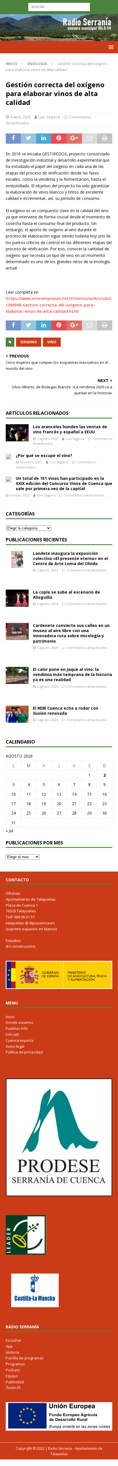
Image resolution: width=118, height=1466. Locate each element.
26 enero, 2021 (31, 462)
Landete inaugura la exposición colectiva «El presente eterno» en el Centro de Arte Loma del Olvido (70, 558)
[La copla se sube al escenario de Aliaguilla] (17, 598)
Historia (12, 1352)
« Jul (9, 830)
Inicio (10, 1016)
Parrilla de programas (25, 1358)
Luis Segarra (49, 116)
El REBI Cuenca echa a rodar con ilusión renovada (65, 710)
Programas (15, 1363)
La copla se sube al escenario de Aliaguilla (66, 594)
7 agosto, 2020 (47, 438)
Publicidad (15, 1381)
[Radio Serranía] (59, 37)
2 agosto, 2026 (47, 570)
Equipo (12, 1375)
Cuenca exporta (20, 1040)
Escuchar (13, 1340)
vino (51, 342)
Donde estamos (20, 1022)
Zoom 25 (13, 1387)
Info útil (12, 1034)
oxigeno (28, 342)
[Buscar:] (59, 6)
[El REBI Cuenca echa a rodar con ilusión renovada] (17, 714)
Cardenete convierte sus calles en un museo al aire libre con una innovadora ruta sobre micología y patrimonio (71, 633)
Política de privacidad (24, 1052)
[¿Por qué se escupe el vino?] (8, 456)
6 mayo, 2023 (20, 495)
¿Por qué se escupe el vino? (44, 455)
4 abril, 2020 (20, 116)
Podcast (13, 1369)
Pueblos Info (17, 1028)
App (9, 1346)
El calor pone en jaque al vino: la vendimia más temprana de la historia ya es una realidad (72, 674)
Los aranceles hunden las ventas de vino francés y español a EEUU (70, 429)
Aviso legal (15, 1046)
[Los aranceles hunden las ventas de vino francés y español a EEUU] (17, 432)
